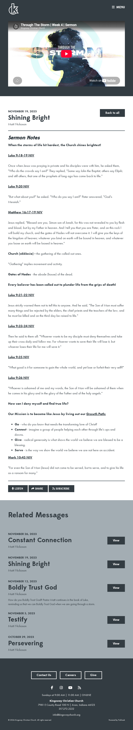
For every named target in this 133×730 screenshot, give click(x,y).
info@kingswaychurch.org (66, 714)
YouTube (71, 688)
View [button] (116, 540)
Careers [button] (70, 675)
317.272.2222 (66, 708)
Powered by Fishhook (117, 720)
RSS (80, 688)
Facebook (53, 688)
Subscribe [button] (63, 488)
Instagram (62, 688)
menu (120, 7)
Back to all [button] (112, 113)
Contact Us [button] (44, 675)
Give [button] (93, 675)
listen (19, 488)
